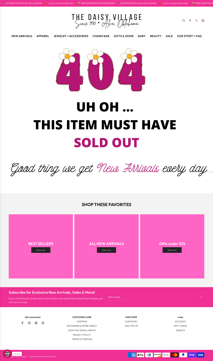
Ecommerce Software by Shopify (43, 356)
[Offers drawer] (196, 20)
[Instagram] (29, 323)
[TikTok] (43, 323)
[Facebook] (22, 323)
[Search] (184, 20)
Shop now (40, 250)
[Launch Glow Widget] (7, 353)
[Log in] (190, 20)
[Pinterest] (36, 323)
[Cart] (203, 20)
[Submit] (201, 297)
